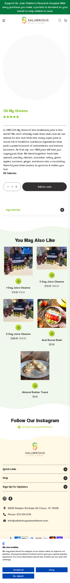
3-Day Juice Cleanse (51, 281)
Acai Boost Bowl (52, 340)
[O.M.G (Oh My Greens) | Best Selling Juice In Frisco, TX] (65, 20)
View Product (52, 333)
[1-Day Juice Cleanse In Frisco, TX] (18, 261)
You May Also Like (35, 240)
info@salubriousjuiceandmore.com (28, 520)
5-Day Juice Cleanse (18, 334)
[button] (11, 116)
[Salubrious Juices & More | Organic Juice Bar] (35, 20)
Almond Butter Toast (35, 392)
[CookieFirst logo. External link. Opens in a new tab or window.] (3, 543)
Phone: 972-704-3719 (19, 514)
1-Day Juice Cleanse (18, 287)
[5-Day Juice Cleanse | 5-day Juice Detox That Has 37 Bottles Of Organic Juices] (18, 310)
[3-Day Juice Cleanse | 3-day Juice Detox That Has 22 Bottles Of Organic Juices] (52, 258)
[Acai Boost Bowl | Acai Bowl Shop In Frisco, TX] (52, 313)
